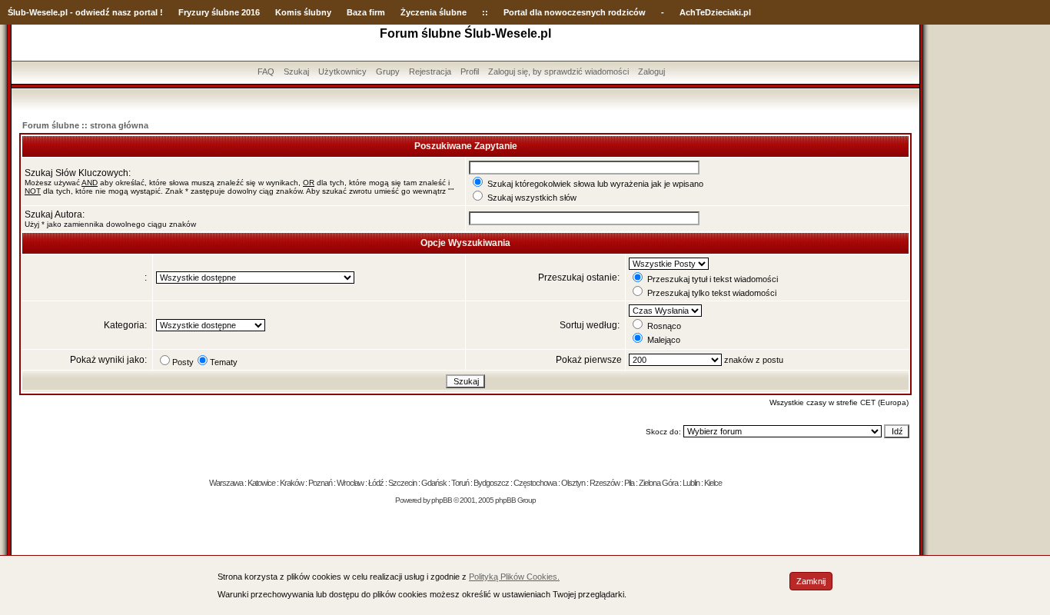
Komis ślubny (303, 12)
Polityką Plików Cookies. (514, 576)
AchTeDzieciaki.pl (715, 12)
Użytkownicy (342, 71)
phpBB (441, 500)
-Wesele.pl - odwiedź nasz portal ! (94, 12)
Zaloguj (651, 71)
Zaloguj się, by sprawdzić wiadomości (558, 71)
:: (485, 12)
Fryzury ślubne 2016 (219, 12)
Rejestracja (430, 71)
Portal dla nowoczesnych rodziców (574, 12)
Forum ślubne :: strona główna (85, 125)
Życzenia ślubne (433, 12)
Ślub (17, 12)
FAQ (266, 71)
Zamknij (811, 581)
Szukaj (296, 71)
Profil (469, 71)
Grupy (388, 71)
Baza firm (366, 12)
